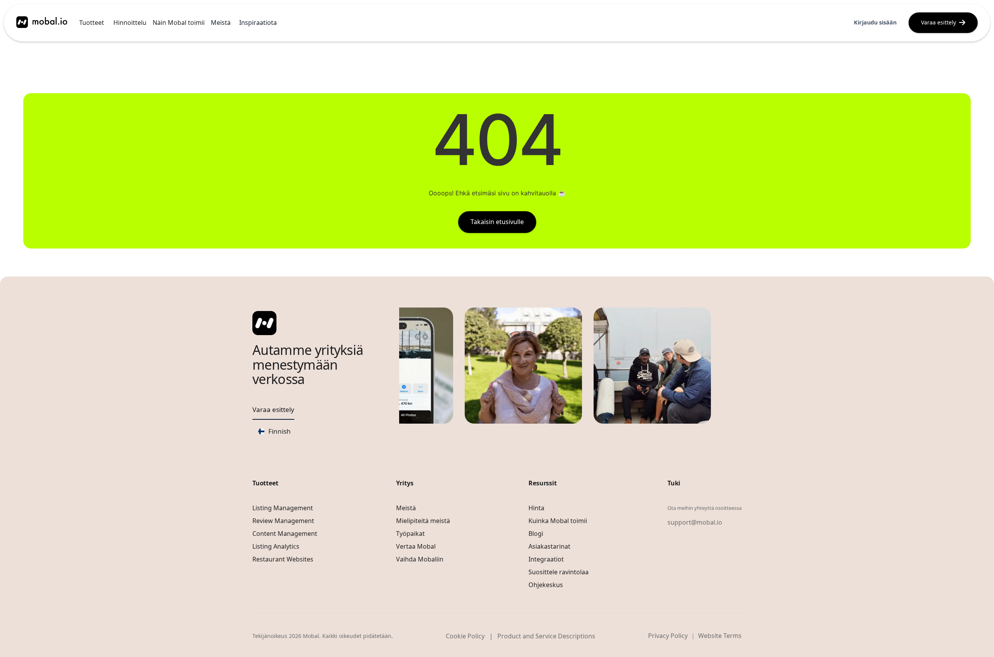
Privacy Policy (668, 635)
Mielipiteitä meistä (423, 520)
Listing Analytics (275, 546)
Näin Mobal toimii (179, 22)
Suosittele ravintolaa (558, 572)
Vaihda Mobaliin (419, 559)
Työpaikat (410, 533)
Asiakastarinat (549, 546)
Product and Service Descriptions (546, 636)
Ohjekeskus (545, 585)
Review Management (283, 520)
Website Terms (720, 635)
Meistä (406, 508)
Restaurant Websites (282, 559)
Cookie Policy (465, 636)
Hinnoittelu (129, 22)
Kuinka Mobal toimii (557, 520)
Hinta (536, 508)
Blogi (535, 533)
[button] (91, 22)
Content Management (284, 533)
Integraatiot (546, 559)
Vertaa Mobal (416, 546)
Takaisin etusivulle (497, 221)
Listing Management (282, 508)
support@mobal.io (694, 522)
